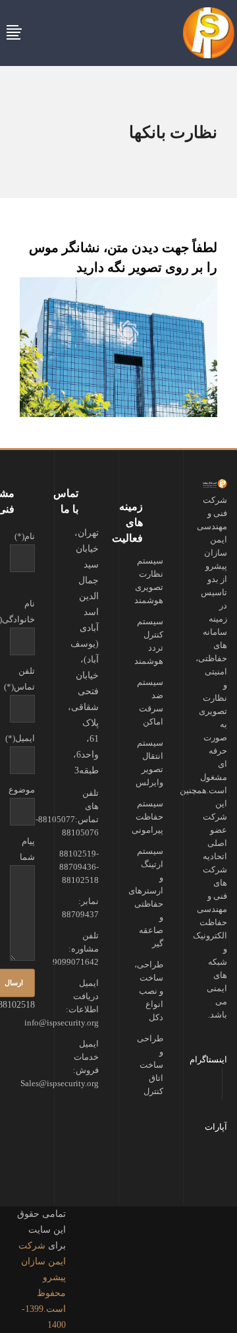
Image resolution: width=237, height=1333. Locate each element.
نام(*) (24, 536)
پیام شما (27, 849)
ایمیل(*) (22, 738)
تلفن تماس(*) (22, 679)
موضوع (22, 790)
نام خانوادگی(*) (22, 611)
